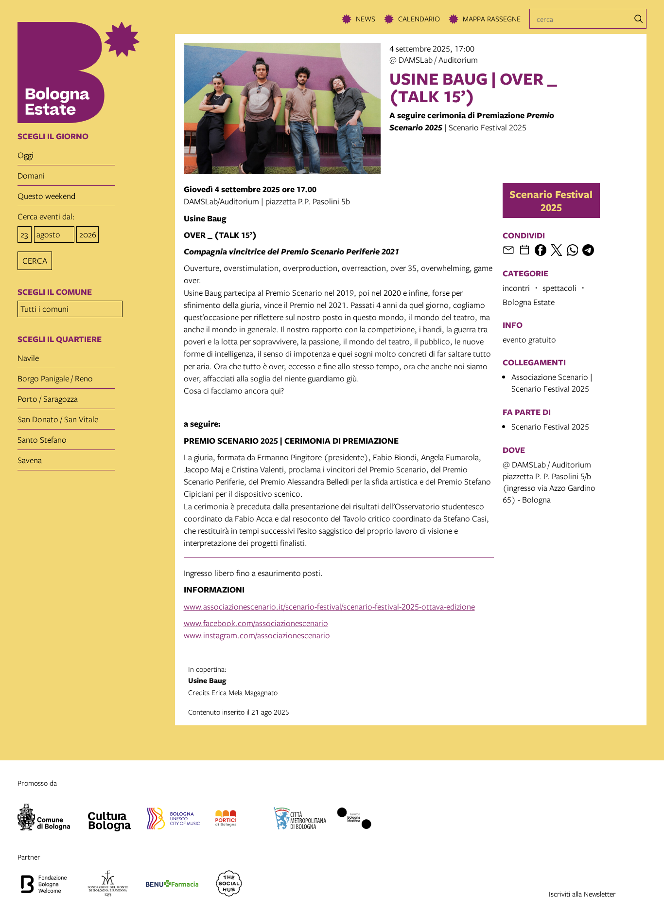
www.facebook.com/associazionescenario (256, 623)
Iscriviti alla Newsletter (582, 894)
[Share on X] (556, 250)
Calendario (419, 18)
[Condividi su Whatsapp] (572, 250)
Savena (29, 460)
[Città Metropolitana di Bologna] (300, 819)
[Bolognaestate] (109, 815)
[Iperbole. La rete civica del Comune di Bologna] (47, 818)
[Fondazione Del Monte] (107, 884)
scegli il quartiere (59, 339)
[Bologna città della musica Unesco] (173, 819)
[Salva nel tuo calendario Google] (524, 250)
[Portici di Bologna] (226, 819)
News (365, 18)
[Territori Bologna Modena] (354, 819)
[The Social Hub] (229, 884)
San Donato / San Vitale (57, 419)
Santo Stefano (42, 439)
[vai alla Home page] (92, 72)
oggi (25, 155)
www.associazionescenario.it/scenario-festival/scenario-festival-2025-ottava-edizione (329, 606)
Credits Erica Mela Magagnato (233, 680)
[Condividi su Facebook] (540, 250)
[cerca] (639, 19)
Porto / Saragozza (47, 398)
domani (31, 175)
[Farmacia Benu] (172, 884)
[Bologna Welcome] (43, 884)
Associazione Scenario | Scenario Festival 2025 (552, 382)
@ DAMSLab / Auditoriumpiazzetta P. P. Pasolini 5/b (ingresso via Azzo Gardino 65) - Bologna (549, 482)
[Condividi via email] (508, 250)
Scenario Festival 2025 (551, 200)
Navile (28, 357)
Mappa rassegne (492, 18)
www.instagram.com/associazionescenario (257, 635)
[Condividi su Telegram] (588, 250)
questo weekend (46, 195)
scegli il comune (54, 292)
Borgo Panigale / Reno (55, 378)
